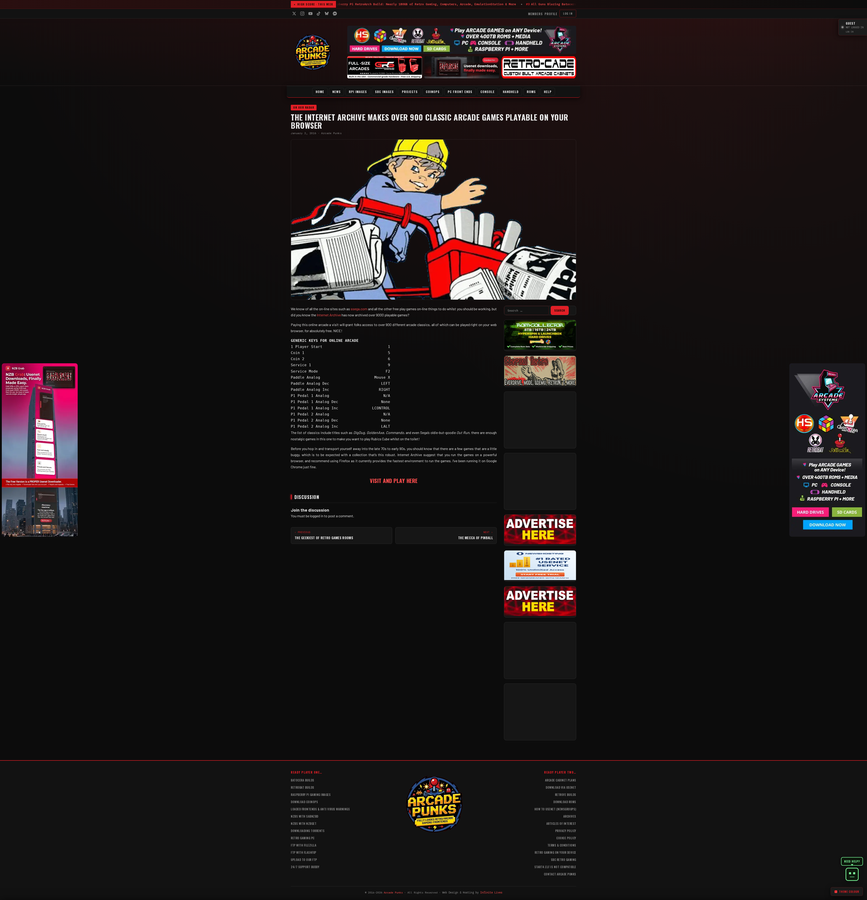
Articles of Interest (561, 823)
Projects (410, 91)
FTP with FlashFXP (303, 852)
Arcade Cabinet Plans (560, 780)
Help (548, 91)
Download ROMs (564, 802)
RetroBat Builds (302, 787)
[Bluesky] (326, 13)
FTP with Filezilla (303, 845)
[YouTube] (310, 13)
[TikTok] (318, 13)
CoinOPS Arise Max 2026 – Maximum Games (519, 4)
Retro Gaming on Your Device (555, 852)
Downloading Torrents (307, 830)
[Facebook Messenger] (334, 13)
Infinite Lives (491, 892)
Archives (569, 816)
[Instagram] (302, 13)
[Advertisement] (540, 420)
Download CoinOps (304, 802)
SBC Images (384, 91)
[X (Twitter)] (294, 13)
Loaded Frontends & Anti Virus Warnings (320, 809)
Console (487, 91)
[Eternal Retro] (540, 384)
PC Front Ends (460, 91)
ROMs (531, 91)
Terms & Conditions (562, 845)
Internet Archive (328, 315)
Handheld (511, 91)
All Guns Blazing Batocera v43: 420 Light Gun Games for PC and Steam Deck (404, 4)
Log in (568, 13)
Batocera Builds (302, 780)
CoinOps (433, 91)
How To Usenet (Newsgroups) (555, 809)
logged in (316, 516)
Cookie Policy (566, 838)
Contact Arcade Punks (560, 874)
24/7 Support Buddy (305, 867)
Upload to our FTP (304, 859)
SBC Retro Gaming (563, 859)
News (336, 91)
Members (535, 13)
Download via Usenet (561, 787)
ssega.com (359, 309)
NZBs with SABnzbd (304, 816)
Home (320, 91)
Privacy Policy (565, 830)
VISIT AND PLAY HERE (394, 480)
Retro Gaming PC (303, 838)
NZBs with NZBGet (303, 823)
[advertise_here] (540, 543)
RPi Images (358, 91)
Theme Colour (849, 891)
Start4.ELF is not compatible (555, 867)
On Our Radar (303, 107)
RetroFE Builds (565, 794)
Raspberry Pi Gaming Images (311, 794)
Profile (551, 13)
